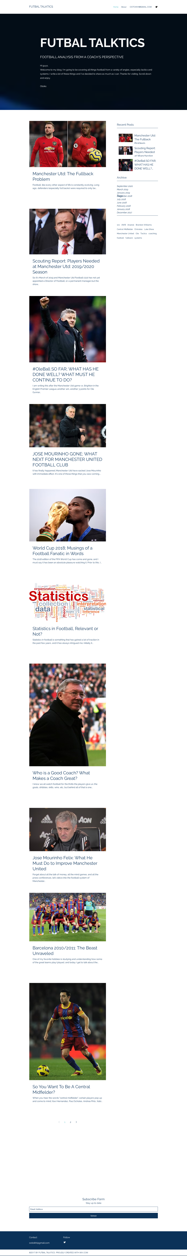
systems (138, 238)
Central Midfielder (125, 229)
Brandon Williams (144, 225)
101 (118, 225)
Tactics (143, 233)
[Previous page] (59, 1122)
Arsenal (130, 225)
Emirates (139, 229)
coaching (153, 233)
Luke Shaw (149, 229)
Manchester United (125, 233)
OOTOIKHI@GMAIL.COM (141, 7)
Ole (137, 233)
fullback (129, 238)
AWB (123, 225)
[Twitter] (156, 6)
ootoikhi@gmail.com (39, 1243)
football (120, 238)
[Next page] (76, 1122)
